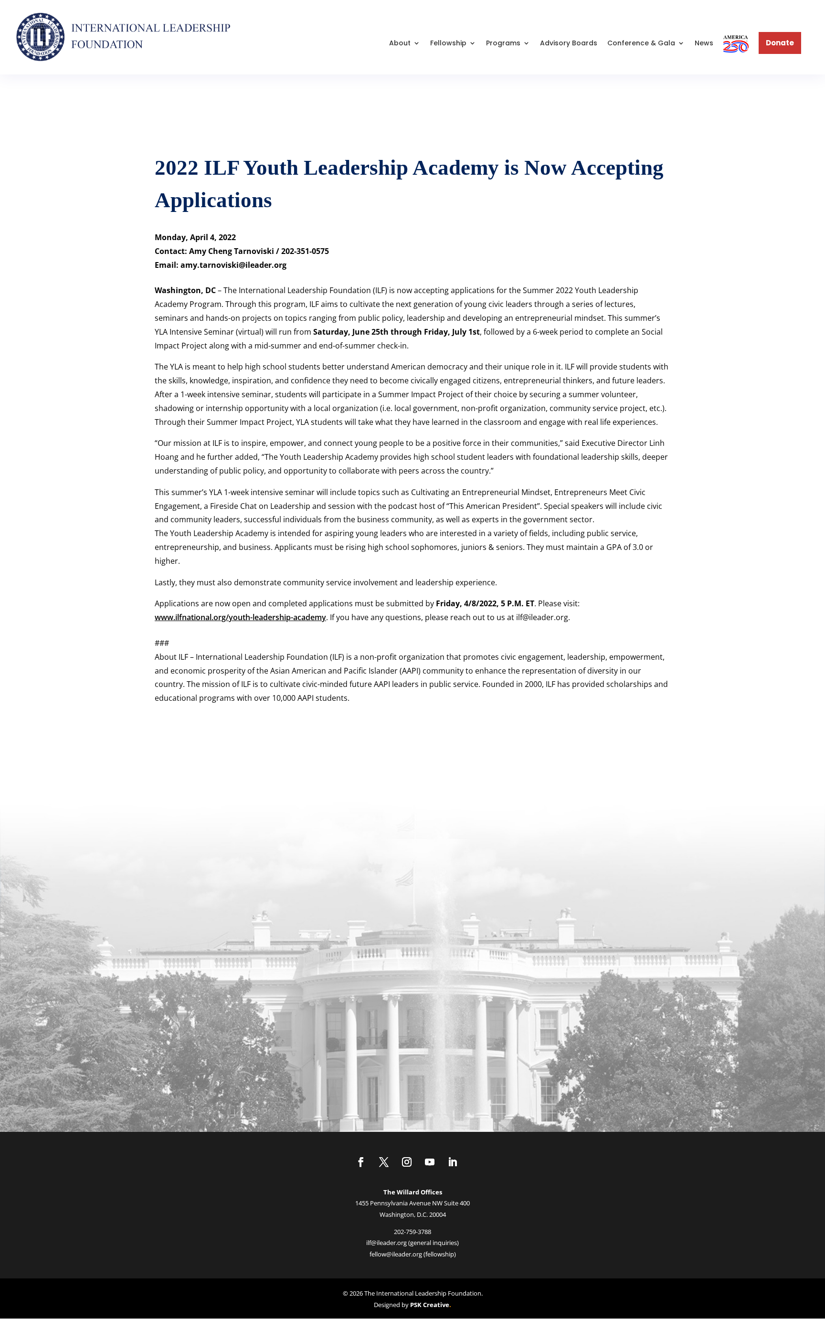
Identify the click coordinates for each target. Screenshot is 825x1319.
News (704, 43)
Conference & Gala (641, 43)
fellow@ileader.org (396, 1254)
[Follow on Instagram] (406, 1161)
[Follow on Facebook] (360, 1161)
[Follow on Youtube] (429, 1161)
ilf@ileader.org (386, 1242)
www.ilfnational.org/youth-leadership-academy (240, 617)
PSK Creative (429, 1304)
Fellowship (448, 43)
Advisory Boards (568, 43)
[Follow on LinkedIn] (452, 1161)
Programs (503, 43)
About (400, 43)
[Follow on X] (383, 1161)
